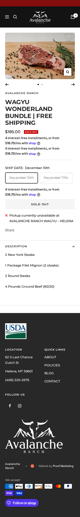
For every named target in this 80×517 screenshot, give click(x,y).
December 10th (21, 178)
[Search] (15, 17)
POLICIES (52, 365)
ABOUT (50, 357)
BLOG (49, 373)
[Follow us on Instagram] (19, 406)
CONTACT (52, 381)
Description (16, 246)
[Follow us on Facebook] (10, 406)
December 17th (56, 178)
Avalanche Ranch (22, 93)
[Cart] (73, 17)
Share (9, 230)
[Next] (73, 84)
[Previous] (7, 84)
